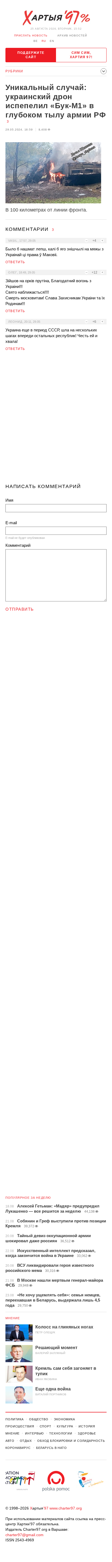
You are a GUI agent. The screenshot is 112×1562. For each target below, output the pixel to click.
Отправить (19, 609)
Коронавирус (18, 1447)
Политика (14, 1419)
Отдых (26, 1440)
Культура (65, 1426)
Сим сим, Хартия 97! (81, 55)
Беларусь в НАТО (51, 1447)
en (52, 40)
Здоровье (87, 1433)
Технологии (60, 1433)
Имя (9, 500)
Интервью (34, 1433)
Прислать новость (31, 35)
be (35, 40)
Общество (38, 1419)
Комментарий (17, 545)
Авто (9, 1440)
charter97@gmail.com (24, 1535)
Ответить (15, 262)
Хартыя (56, 17)
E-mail (11, 522)
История (87, 1426)
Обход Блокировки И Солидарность (71, 1440)
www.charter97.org (65, 1508)
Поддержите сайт (30, 55)
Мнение (12, 1318)
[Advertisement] (56, 420)
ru (44, 40)
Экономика (64, 1419)
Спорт (45, 1426)
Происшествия (19, 1426)
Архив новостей (72, 35)
